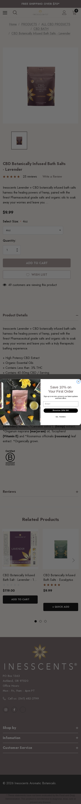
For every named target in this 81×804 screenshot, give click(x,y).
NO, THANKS (61, 416)
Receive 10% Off (61, 410)
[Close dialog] (78, 381)
